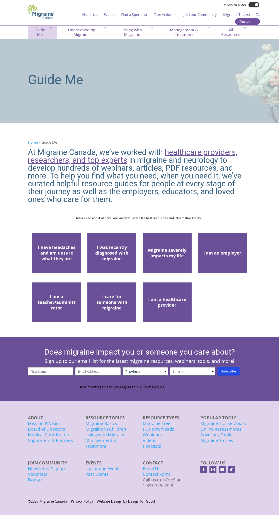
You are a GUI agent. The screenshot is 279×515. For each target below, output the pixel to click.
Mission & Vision (44, 423)
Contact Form (156, 474)
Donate (245, 21)
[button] (252, 4)
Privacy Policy (82, 501)
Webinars (152, 435)
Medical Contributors (49, 435)
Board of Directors (46, 429)
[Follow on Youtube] (222, 469)
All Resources (230, 32)
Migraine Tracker (237, 14)
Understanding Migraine (81, 32)
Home (33, 142)
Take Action (163, 14)
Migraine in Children (105, 429)
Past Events (97, 474)
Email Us (151, 468)
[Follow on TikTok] (231, 469)
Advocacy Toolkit (217, 435)
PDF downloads (158, 429)
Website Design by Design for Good (126, 501)
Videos (149, 440)
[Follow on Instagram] (212, 469)
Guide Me (39, 32)
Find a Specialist (134, 14)
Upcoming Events (103, 468)
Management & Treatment (184, 32)
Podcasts (152, 446)
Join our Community (200, 14)
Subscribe (228, 371)
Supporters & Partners (50, 440)
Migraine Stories (216, 440)
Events (109, 14)
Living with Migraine (132, 32)
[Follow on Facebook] (203, 469)
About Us (89, 14)
